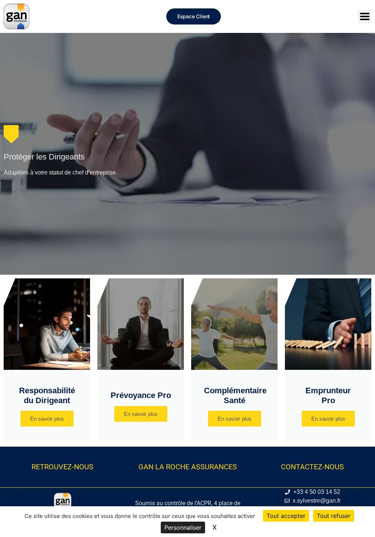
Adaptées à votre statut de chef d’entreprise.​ (60, 172)
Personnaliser (182, 527)
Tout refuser (333, 515)
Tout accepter (286, 515)
